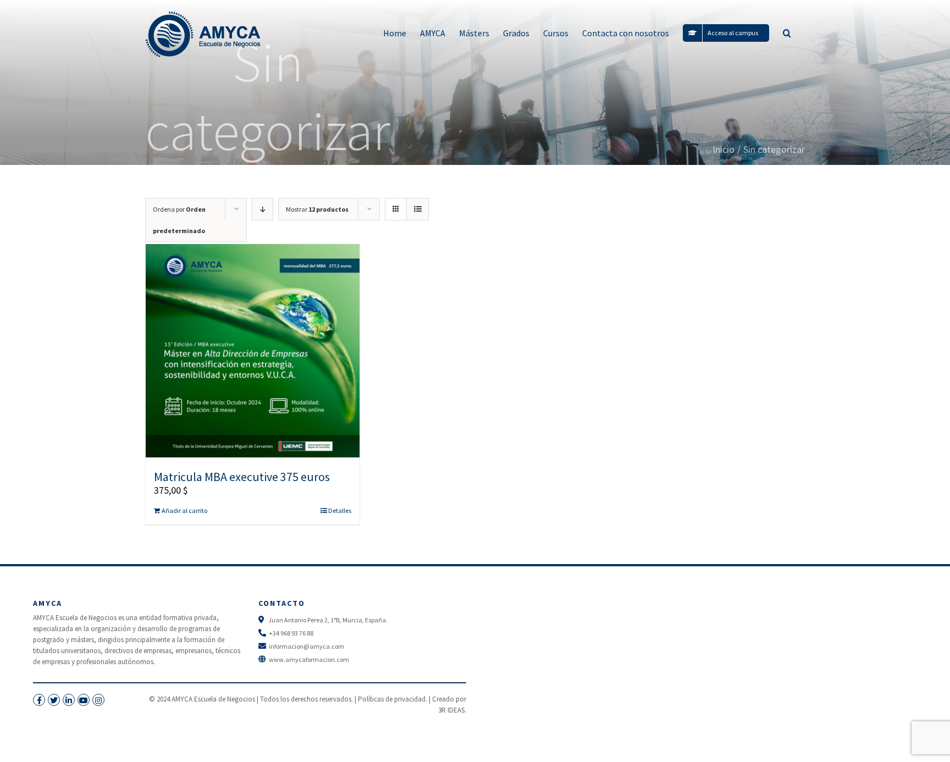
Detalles (339, 510)
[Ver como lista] (417, 209)
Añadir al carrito (184, 510)
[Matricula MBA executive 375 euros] (253, 350)
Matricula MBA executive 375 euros (242, 476)
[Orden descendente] (262, 209)
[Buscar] (787, 33)
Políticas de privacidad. (392, 699)
